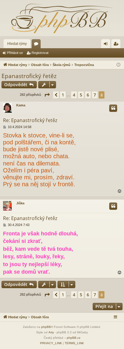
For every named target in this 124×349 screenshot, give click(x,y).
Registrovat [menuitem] (117, 45)
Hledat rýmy (17, 44)
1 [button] (63, 95)
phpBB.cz (73, 337)
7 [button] (95, 95)
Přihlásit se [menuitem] (107, 45)
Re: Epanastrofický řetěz (30, 120)
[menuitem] (51, 343)
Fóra (37, 45)
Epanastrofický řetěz (29, 76)
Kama (20, 105)
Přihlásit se (15, 53)
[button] (46, 95)
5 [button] (81, 95)
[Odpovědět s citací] (113, 108)
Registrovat (40, 53)
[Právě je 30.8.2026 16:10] (118, 64)
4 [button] (74, 95)
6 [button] (88, 95)
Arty (51, 332)
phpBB (46, 327)
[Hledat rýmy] (62, 18)
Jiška (20, 203)
